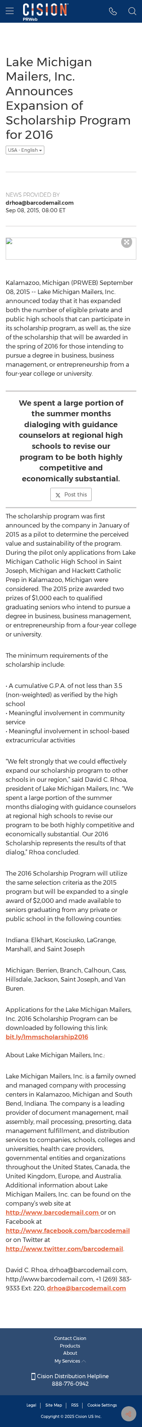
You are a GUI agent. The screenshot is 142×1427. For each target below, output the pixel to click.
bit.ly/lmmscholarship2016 (47, 1037)
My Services (68, 1361)
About (70, 1353)
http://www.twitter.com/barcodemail (64, 1249)
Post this (75, 494)
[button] (113, 11)
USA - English (23, 150)
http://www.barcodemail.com (53, 1212)
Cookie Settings (102, 1405)
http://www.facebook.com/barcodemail (68, 1230)
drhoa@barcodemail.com (86, 1288)
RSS (74, 1405)
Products (70, 1346)
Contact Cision (70, 1338)
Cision (81, 1416)
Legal (31, 1405)
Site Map (53, 1405)
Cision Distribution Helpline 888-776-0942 (72, 1380)
